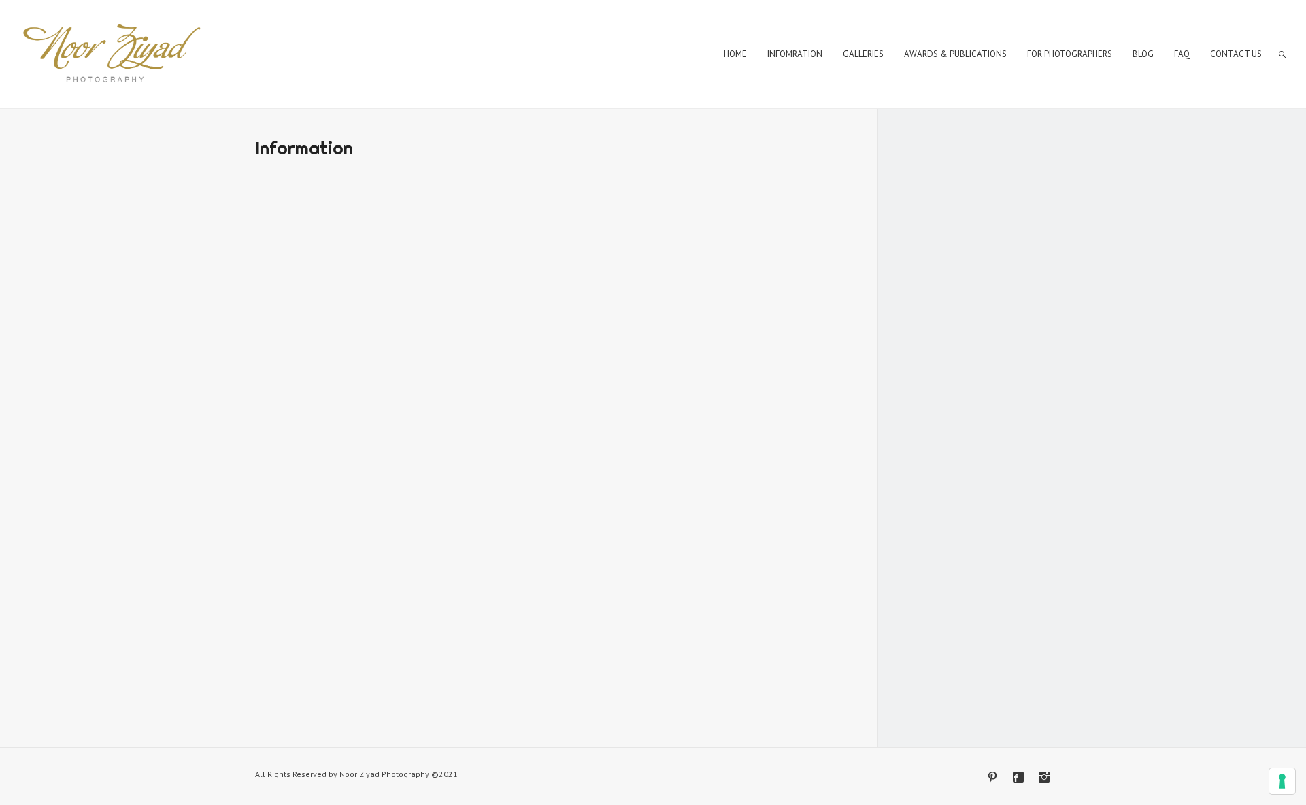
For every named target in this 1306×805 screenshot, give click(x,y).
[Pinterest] (992, 777)
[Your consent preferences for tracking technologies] (1282, 781)
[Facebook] (1018, 777)
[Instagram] (1044, 777)
